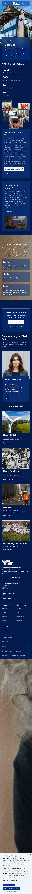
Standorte (19, 620)
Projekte (4, 620)
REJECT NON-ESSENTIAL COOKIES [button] (11, 888)
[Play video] (16, 222)
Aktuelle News (20, 616)
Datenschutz (5, 642)
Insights (4, 630)
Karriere (19, 612)
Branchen (4, 608)
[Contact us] (23, 3)
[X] (13, 593)
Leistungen (5, 612)
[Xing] (13, 598)
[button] (31, 854)
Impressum (5, 646)
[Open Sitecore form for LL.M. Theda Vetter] (7, 398)
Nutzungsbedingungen (8, 637)
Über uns (19, 608)
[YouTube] (9, 598)
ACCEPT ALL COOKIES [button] (9, 885)
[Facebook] (4, 593)
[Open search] (27, 3)
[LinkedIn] (4, 598)
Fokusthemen (5, 616)
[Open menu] (5, 4)
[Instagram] (9, 593)
